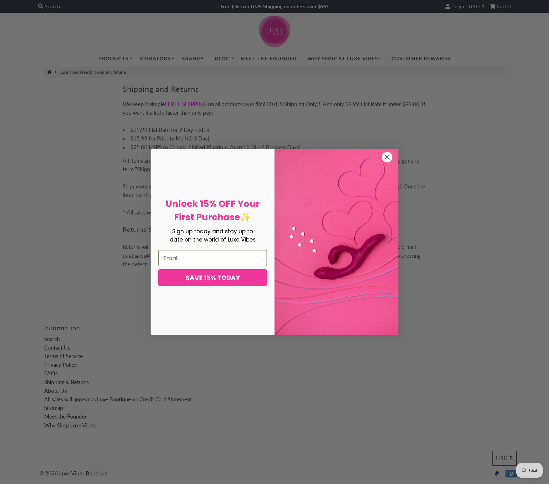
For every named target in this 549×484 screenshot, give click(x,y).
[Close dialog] (387, 157)
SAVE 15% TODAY (213, 277)
